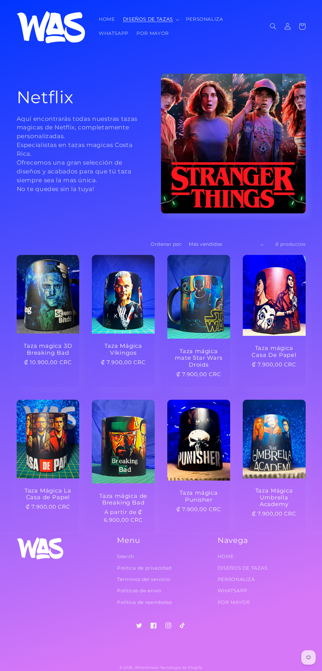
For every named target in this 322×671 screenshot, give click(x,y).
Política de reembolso (144, 602)
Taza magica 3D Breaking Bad (48, 349)
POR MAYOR (234, 602)
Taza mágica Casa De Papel (274, 351)
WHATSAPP (232, 591)
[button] (150, 19)
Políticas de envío (139, 591)
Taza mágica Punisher (199, 496)
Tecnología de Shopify (181, 668)
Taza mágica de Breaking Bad (123, 499)
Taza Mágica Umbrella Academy (274, 497)
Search (125, 556)
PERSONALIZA (236, 579)
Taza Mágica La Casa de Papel (48, 494)
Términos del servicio (143, 579)
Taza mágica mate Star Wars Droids (198, 358)
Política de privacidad (144, 568)
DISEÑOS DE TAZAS (243, 568)
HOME (226, 556)
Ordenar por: (166, 244)
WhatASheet (147, 668)
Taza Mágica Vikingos (123, 349)
